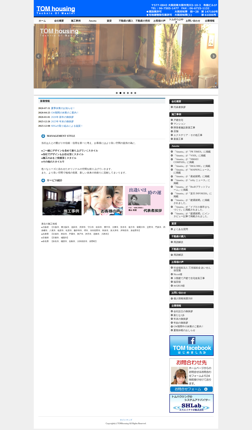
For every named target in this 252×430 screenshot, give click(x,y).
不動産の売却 (143, 20)
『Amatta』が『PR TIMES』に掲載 (192, 151)
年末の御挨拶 (181, 318)
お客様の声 (159, 20)
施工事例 (76, 20)
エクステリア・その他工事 (188, 135)
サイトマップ (126, 420)
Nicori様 (178, 274)
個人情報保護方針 (183, 298)
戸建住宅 (178, 120)
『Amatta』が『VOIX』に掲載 (190, 155)
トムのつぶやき (176, 20)
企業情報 (210, 20)
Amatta (92, 20)
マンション (180, 123)
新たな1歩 (179, 315)
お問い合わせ (193, 20)
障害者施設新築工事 (184, 127)
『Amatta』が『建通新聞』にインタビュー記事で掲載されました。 (192, 215)
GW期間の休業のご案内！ (65, 112)
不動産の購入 (126, 20)
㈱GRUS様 (179, 285)
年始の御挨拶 (181, 322)
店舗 (176, 131)
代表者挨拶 (180, 107)
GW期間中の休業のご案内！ (189, 326)
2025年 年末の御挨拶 (62, 121)
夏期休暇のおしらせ (184, 330)
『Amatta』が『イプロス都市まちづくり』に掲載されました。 (192, 208)
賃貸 (109, 20)
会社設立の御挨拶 (183, 311)
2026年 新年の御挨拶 (62, 117)
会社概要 (59, 20)
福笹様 (177, 281)
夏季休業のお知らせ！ (63, 108)
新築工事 (178, 139)
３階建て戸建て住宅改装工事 (189, 278)
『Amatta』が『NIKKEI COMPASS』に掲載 (186, 161)
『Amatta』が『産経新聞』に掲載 (192, 176)
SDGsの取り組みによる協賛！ (67, 125)
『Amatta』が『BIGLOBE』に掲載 (192, 166)
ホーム (42, 20)
